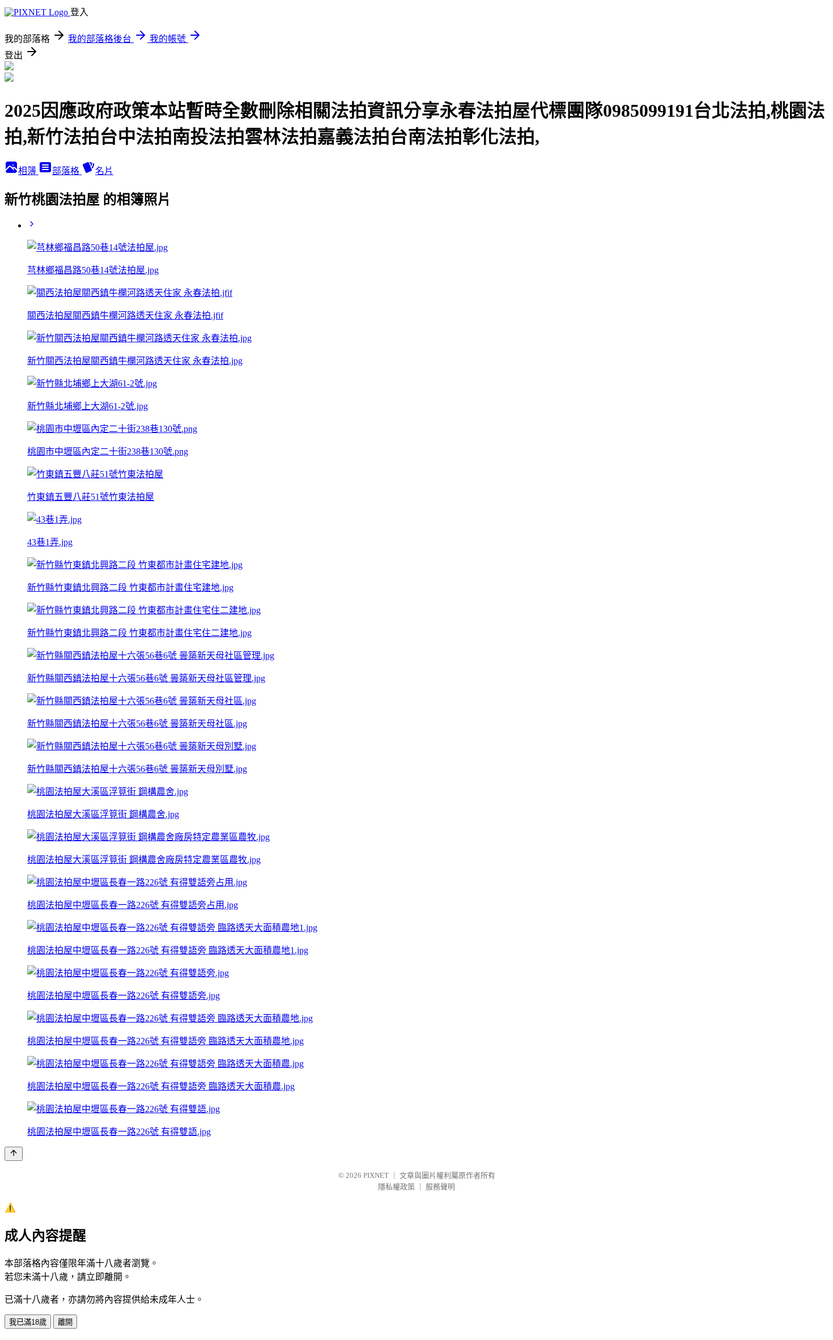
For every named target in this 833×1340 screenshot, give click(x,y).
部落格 (67, 171)
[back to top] (14, 1154)
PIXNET (376, 1175)
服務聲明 (440, 1186)
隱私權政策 (396, 1186)
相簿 (28, 171)
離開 (65, 1322)
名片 (104, 171)
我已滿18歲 (27, 1322)
